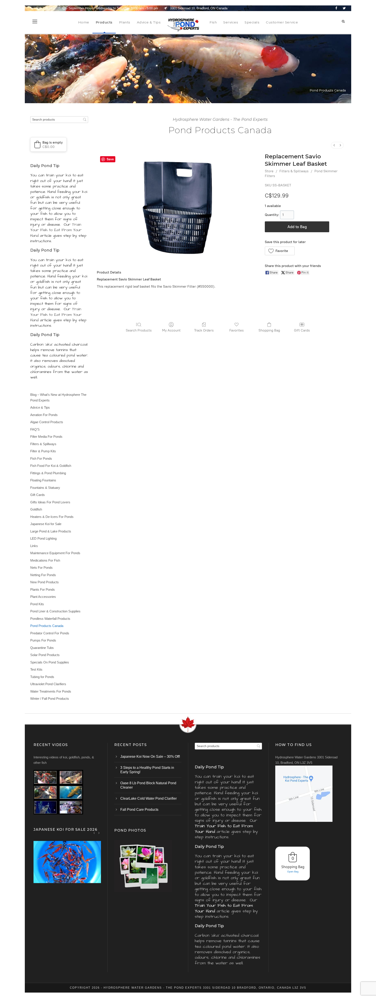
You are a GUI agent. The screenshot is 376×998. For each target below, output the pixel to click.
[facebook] (336, 8)
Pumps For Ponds (43, 640)
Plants (124, 22)
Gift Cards (302, 330)
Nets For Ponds (41, 567)
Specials (252, 22)
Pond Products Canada (46, 626)
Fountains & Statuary (45, 487)
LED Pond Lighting (43, 538)
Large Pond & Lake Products (50, 531)
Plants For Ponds (42, 589)
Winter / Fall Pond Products (49, 698)
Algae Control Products (46, 422)
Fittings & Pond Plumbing (48, 473)
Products (104, 22)
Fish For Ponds (41, 458)
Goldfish (36, 509)
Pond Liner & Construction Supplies (55, 611)
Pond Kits (37, 604)
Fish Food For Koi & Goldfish (50, 466)
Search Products (139, 330)
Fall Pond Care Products (139, 809)
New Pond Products (44, 582)
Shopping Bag (269, 330)
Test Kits (36, 669)
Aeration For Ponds (44, 415)
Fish (213, 22)
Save (110, 159)
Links (34, 546)
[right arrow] (99, 833)
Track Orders (204, 330)
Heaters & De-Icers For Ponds (52, 517)
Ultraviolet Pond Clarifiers (48, 684)
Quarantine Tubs (42, 648)
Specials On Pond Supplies (49, 662)
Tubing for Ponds (42, 677)
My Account (171, 330)
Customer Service (282, 22)
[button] (280, 251)
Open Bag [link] (293, 871)
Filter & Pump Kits (43, 451)
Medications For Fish (45, 560)
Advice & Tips (149, 22)
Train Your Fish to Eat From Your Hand (56, 230)
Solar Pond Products (45, 655)
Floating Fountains (43, 480)
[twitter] (344, 8)
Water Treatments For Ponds (50, 691)
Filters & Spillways (294, 171)
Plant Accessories (43, 596)
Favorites (236, 330)
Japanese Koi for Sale (45, 524)
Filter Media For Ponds (46, 436)
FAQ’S (35, 429)
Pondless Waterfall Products (50, 618)
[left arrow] (94, 833)
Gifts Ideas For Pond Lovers (50, 502)
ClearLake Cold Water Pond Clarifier (148, 798)
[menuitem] (334, 145)
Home (83, 22)
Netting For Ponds (43, 575)
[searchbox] (59, 119)
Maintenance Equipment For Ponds (55, 553)
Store (269, 171)
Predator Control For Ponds (49, 633)
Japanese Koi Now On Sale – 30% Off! (150, 756)
